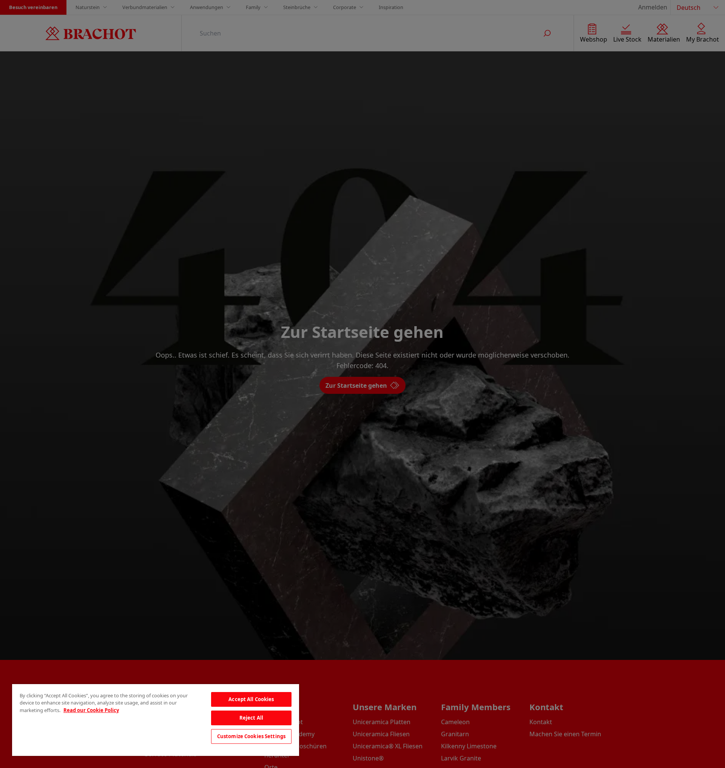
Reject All (251, 717)
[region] (155, 720)
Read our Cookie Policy (91, 710)
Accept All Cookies (251, 699)
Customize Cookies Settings (251, 736)
